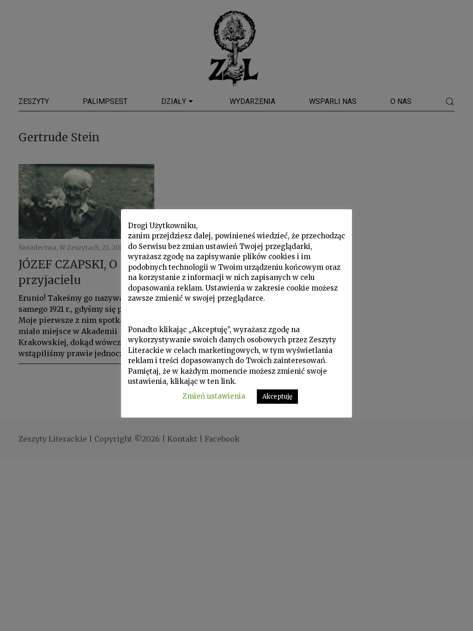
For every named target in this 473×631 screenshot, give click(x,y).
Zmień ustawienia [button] (213, 396)
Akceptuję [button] (277, 396)
